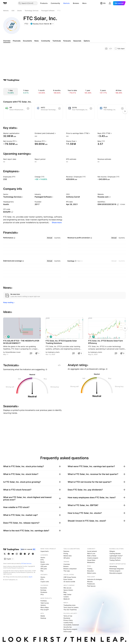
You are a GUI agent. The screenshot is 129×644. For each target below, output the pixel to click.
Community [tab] (45, 41)
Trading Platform (114, 560)
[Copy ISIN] (118, 204)
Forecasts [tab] (67, 41)
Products (43, 3)
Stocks (43, 557)
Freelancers (91, 584)
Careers (66, 597)
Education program (115, 573)
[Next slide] (125, 328)
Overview (66, 564)
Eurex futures (67, 579)
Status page (67, 631)
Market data (67, 556)
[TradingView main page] (5, 3)
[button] (49, 3)
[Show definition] (21, 133)
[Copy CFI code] (12, 212)
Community (55, 3)
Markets (66, 3)
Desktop (43, 618)
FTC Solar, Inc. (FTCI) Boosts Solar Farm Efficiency (105, 342)
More (84, 3)
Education (90, 571)
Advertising (113, 566)
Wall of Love (91, 553)
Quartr (30, 577)
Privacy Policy (68, 620)
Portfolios (44, 601)
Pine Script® (45, 609)
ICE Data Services (26, 563)
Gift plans (66, 558)
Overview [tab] (6, 41)
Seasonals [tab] (77, 41)
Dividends (44, 592)
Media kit (66, 599)
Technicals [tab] (57, 41)
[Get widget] (110, 48)
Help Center (67, 594)
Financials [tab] (17, 41)
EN (104, 3)
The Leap (66, 571)
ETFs (42, 560)
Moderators (91, 562)
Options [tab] (87, 41)
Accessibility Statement (71, 625)
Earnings (43, 590)
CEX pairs (44, 566)
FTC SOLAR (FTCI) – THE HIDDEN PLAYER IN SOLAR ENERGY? (21, 342)
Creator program (92, 558)
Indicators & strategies (94, 579)
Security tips (67, 627)
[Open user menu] (110, 3)
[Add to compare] (28, 108)
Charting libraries (115, 553)
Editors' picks (91, 573)
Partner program (114, 571)
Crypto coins (45, 564)
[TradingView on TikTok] (28, 553)
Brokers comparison (70, 568)
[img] (51, 24)
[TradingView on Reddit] (32, 553)
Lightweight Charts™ (116, 556)
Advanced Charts (115, 558)
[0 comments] (31, 353)
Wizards (90, 581)
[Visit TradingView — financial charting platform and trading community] (11, 80)
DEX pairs (44, 568)
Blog (64, 592)
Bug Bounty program (70, 629)
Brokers (76, 3)
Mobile (43, 616)
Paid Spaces (91, 586)
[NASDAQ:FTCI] (5, 337)
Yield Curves (45, 603)
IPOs (42, 594)
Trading (89, 568)
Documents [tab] (27, 41)
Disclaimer (66, 618)
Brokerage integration (116, 568)
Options (43, 605)
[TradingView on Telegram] (24, 553)
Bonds (43, 562)
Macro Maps (45, 607)
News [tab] (36, 41)
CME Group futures (69, 577)
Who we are (67, 588)
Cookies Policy (68, 622)
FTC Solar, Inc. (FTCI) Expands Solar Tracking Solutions (61, 342)
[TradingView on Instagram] (16, 553)
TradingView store (69, 605)
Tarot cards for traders (70, 607)
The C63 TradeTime (70, 609)
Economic (44, 588)
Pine (42, 571)
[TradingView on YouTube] (12, 553)
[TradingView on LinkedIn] (20, 553)
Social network (92, 551)
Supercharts (45, 551)
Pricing (65, 553)
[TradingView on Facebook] (8, 553)
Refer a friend (91, 556)
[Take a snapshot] (106, 48)
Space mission (68, 590)
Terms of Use (67, 616)
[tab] (49, 237)
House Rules (91, 560)
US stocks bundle (69, 581)
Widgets (112, 551)
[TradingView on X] (4, 553)
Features (66, 551)
